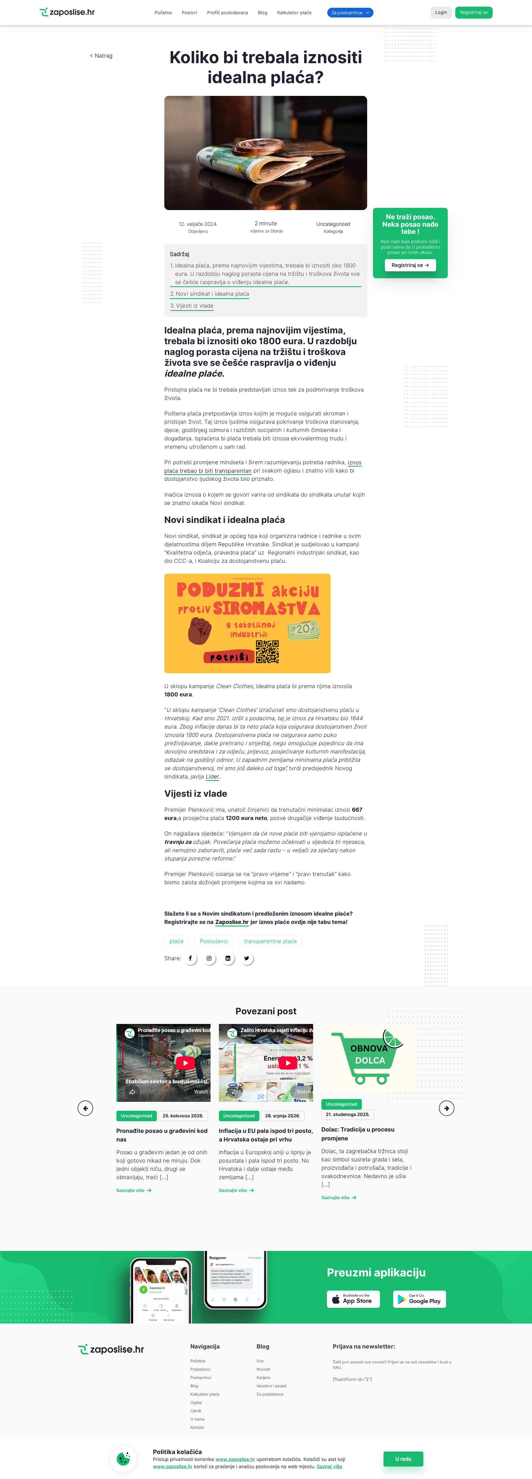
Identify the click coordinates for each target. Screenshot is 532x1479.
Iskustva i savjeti (272, 1386)
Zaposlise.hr (232, 922)
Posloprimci (200, 1377)
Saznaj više (329, 1466)
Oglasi (196, 1402)
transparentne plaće (270, 941)
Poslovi (189, 12)
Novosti (263, 1369)
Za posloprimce (347, 12)
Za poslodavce (270, 1394)
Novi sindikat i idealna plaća (212, 293)
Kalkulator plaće (294, 12)
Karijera (263, 1377)
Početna (163, 12)
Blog (262, 12)
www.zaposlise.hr (235, 1459)
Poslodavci (214, 941)
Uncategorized (136, 1115)
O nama (197, 1419)
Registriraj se (474, 12)
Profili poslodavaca (227, 12)
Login (441, 12)
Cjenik (195, 1411)
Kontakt (197, 1427)
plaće (177, 941)
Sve (260, 1361)
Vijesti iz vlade (195, 305)
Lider (212, 776)
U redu (403, 1459)
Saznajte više (130, 1190)
